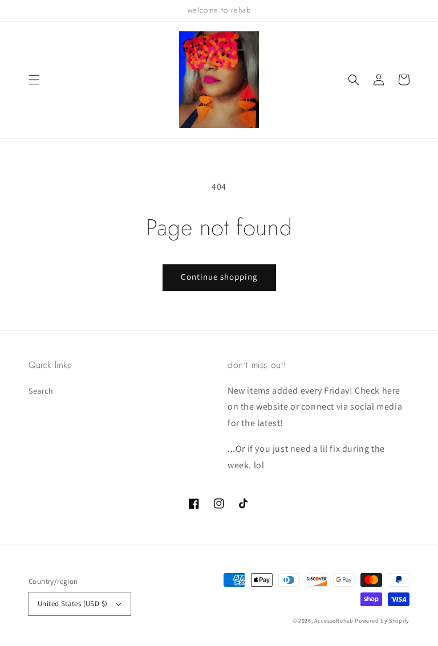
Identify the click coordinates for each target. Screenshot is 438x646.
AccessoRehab (333, 620)
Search (41, 391)
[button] (34, 79)
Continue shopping (219, 276)
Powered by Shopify (382, 620)
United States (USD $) (72, 603)
